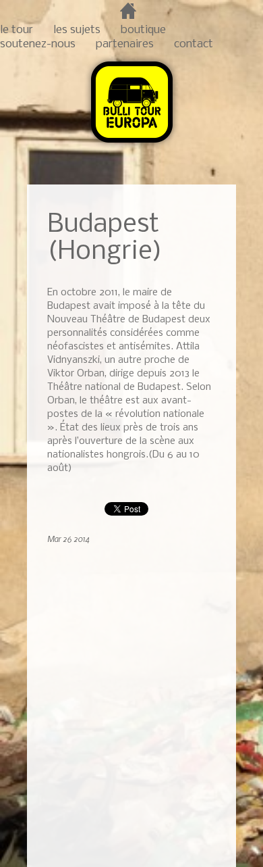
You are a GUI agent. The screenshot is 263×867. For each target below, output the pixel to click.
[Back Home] (203, 217)
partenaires (125, 44)
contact (193, 44)
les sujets (76, 30)
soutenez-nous (38, 44)
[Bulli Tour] (132, 143)
